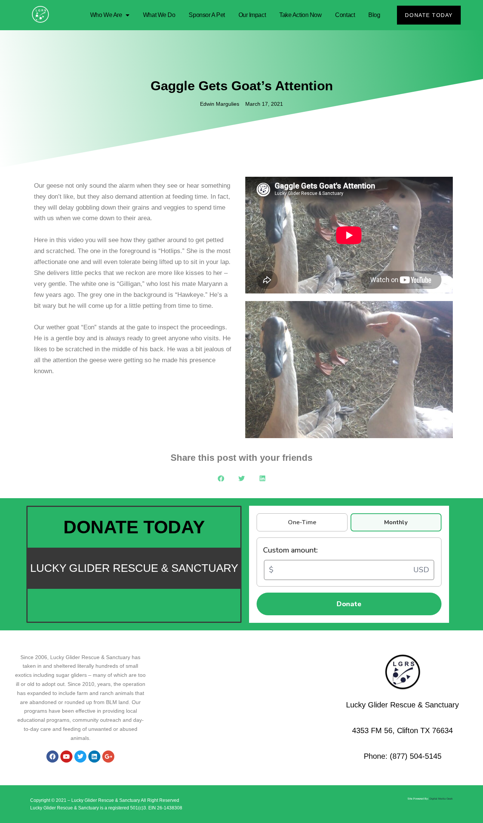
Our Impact (252, 15)
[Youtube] (66, 756)
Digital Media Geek (441, 798)
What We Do (159, 15)
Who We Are (106, 15)
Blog (374, 15)
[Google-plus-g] (108, 756)
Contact (345, 15)
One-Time (302, 522)
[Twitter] (80, 756)
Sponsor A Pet (207, 15)
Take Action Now (300, 15)
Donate (349, 603)
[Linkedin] (94, 756)
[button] (220, 478)
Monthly (396, 522)
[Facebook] (52, 756)
